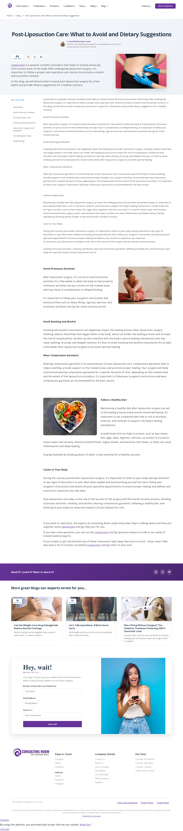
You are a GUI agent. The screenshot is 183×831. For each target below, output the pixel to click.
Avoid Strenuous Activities (24, 112)
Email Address (29, 698)
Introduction (18, 107)
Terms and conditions (127, 803)
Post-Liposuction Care (22, 117)
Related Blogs (19, 141)
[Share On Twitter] (34, 57)
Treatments (39, 6)
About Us (99, 763)
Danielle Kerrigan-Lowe (79, 41)
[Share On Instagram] (28, 57)
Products (55, 6)
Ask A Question (165, 5)
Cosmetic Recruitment (145, 759)
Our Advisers (100, 771)
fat (98, 65)
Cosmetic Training (143, 767)
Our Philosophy (101, 775)
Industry (146, 6)
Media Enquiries (102, 778)
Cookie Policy (163, 803)
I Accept (4, 829)
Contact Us (100, 759)
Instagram (59, 759)
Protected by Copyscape (91, 816)
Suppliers (99, 782)
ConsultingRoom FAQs (22, 136)
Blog (104, 6)
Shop (82, 6)
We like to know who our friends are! (39, 686)
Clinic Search (22, 6)
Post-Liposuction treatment (24, 123)
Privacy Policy (147, 803)
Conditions (69, 6)
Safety (93, 6)
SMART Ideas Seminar (145, 771)
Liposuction (18, 65)
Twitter (58, 763)
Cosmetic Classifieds (144, 763)
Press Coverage (102, 767)
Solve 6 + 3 (27, 710)
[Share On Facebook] (41, 57)
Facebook (59, 767)
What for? (85, 824)
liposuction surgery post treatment (23, 129)
